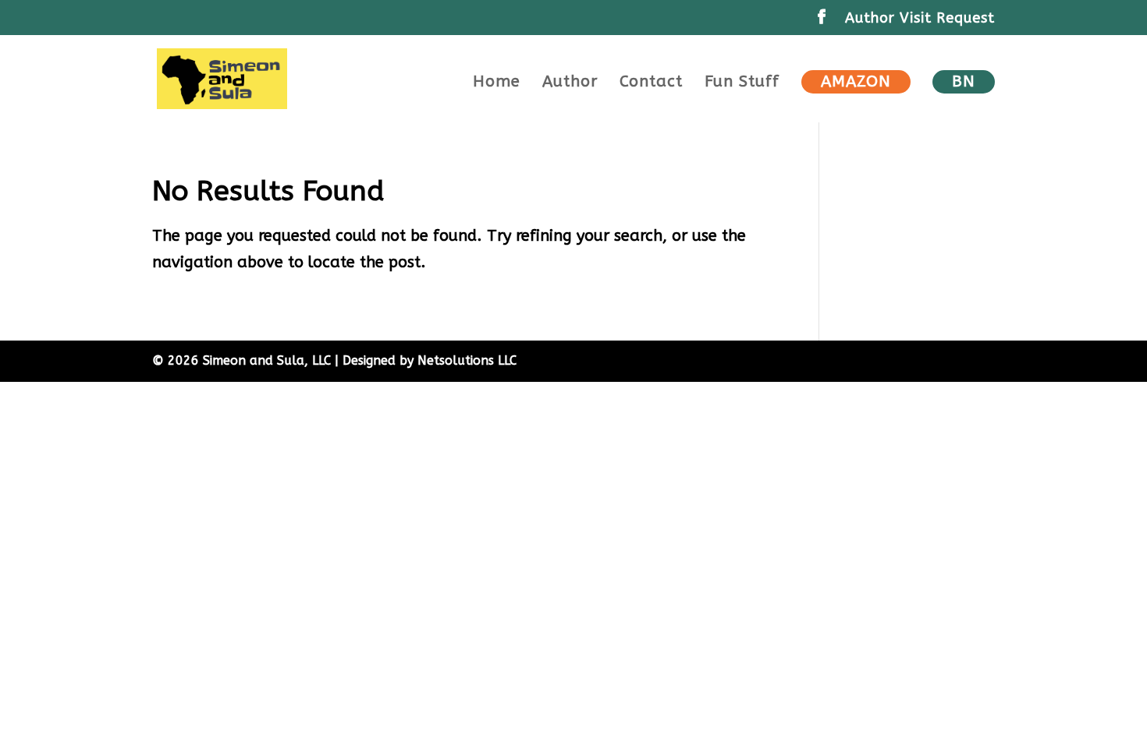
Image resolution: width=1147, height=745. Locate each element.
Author (570, 83)
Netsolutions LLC (467, 360)
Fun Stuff (742, 83)
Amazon (856, 81)
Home (496, 83)
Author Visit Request (920, 18)
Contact (651, 83)
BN (963, 81)
